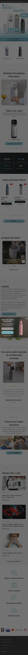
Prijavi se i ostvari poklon (7, 332)
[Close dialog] (26, 318)
